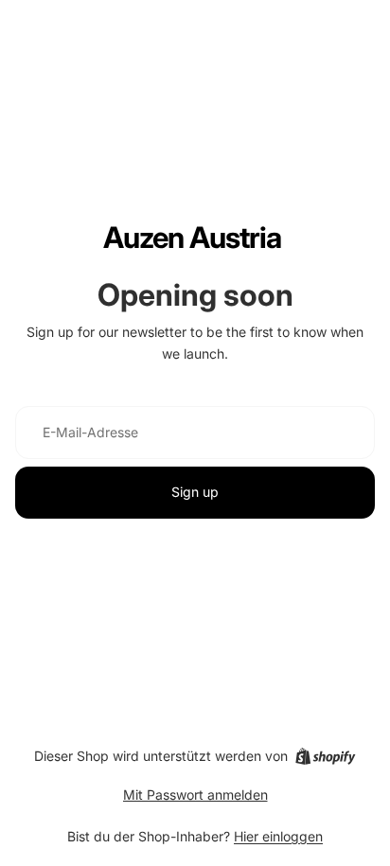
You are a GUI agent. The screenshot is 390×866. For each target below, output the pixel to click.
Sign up (195, 492)
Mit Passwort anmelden (195, 794)
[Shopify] (325, 756)
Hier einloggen (278, 836)
